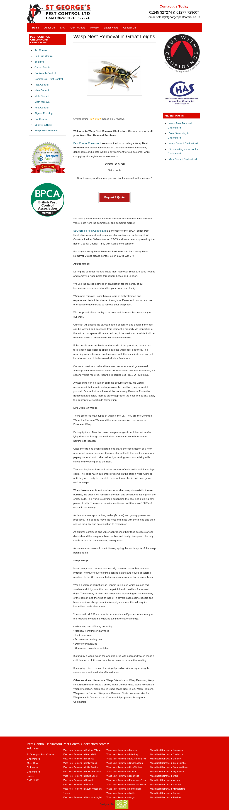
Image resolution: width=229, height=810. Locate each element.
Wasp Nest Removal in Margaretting (167, 789)
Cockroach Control (45, 73)
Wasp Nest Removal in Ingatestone (167, 771)
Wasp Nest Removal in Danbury (165, 758)
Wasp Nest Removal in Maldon (121, 771)
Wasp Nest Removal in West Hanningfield (83, 797)
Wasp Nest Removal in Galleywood (80, 763)
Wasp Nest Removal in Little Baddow (81, 767)
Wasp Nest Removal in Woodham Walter (126, 784)
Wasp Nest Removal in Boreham (122, 750)
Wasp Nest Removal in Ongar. (121, 797)
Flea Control (41, 84)
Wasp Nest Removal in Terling (165, 793)
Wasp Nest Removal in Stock (164, 776)
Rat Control (41, 119)
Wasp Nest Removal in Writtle (120, 793)
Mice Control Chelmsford (183, 159)
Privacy (94, 27)
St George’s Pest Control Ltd (89, 230)
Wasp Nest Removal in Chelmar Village (82, 750)
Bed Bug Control (44, 55)
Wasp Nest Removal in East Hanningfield (126, 758)
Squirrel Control (43, 124)
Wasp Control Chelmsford (183, 143)
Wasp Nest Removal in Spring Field (123, 789)
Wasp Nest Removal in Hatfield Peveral (82, 771)
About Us (49, 27)
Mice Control (42, 90)
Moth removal (42, 101)
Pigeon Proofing (44, 113)
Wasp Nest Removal (46, 130)
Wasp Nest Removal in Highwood (122, 776)
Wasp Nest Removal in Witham (165, 780)
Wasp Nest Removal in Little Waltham (124, 767)
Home (35, 27)
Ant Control (41, 50)
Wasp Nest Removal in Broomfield (79, 754)
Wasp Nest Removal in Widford (78, 784)
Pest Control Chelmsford (87, 143)
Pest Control (41, 107)
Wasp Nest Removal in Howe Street (80, 776)
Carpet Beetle (42, 67)
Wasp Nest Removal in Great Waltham (168, 767)
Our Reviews (77, 27)
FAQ (62, 27)
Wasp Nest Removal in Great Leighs (168, 763)
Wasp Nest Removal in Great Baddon (124, 763)
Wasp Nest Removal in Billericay (122, 754)
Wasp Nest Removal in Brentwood (167, 750)
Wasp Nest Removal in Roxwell (78, 780)
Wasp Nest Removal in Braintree (78, 758)
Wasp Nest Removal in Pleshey (165, 797)
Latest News (111, 27)
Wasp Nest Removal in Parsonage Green (126, 780)
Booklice (39, 61)
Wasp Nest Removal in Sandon (165, 784)
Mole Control (42, 96)
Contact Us (129, 27)
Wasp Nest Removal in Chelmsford (167, 754)
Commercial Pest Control (49, 78)
